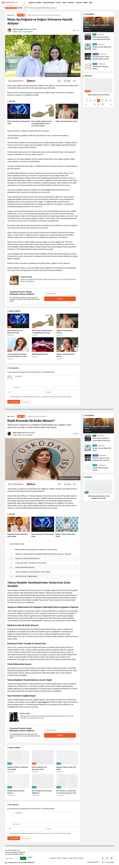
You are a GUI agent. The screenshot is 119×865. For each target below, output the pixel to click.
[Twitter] (107, 858)
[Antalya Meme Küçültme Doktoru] (98, 66)
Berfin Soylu (17, 432)
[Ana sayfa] (24, 2)
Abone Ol (60, 299)
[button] (93, 862)
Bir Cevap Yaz (14, 368)
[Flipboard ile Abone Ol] (31, 81)
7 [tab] (110, 102)
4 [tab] (98, 102)
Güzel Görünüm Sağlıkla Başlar (24, 576)
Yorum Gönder (13, 402)
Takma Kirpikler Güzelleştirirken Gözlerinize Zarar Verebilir (33, 550)
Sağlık (87, 22)
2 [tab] (90, 102)
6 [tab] (106, 102)
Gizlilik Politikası (9, 858)
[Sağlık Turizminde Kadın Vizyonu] (67, 115)
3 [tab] (94, 102)
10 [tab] (102, 106)
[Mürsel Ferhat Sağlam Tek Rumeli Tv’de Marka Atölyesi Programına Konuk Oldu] (98, 89)
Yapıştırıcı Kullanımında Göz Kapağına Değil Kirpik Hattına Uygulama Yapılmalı (40, 554)
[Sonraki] (27, 7)
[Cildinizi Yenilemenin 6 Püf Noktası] (67, 348)
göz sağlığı (43, 702)
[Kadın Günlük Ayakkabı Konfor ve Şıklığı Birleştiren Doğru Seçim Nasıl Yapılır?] (42, 115)
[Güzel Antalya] (9, 2)
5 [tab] (102, 102)
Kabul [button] (23, 858)
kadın (48, 190)
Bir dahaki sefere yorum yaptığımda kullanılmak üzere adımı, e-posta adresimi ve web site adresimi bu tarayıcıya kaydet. (40, 396)
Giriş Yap (26, 402)
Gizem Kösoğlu (18, 29)
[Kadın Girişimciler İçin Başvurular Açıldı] (18, 115)
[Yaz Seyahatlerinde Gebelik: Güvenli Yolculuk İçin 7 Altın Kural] (18, 348)
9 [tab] (98, 106)
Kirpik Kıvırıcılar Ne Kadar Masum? (25, 558)
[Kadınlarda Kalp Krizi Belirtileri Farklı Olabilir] (18, 527)
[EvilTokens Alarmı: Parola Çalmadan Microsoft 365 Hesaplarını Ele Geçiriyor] (98, 56)
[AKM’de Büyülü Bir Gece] (43, 348)
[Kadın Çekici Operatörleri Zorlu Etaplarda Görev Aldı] (98, 37)
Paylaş (112, 862)
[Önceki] (4, 7)
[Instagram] (111, 858)
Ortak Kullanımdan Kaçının (22, 567)
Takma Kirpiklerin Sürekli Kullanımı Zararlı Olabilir (30, 572)
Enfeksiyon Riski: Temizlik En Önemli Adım (28, 563)
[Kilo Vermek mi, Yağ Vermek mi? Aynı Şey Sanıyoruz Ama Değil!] (67, 785)
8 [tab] (94, 106)
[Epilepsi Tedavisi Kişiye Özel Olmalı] (98, 47)
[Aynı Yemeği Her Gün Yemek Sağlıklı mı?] (43, 785)
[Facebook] (102, 858)
